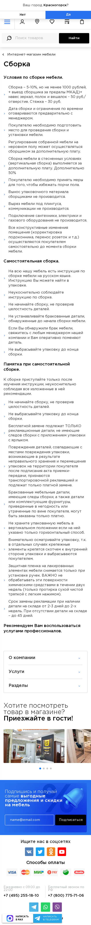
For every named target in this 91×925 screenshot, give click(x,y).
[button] (40, 768)
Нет (23, 14)
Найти (74, 38)
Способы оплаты (45, 863)
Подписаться (71, 819)
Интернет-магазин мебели (31, 54)
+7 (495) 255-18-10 (21, 895)
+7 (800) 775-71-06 (66, 895)
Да (68, 14)
